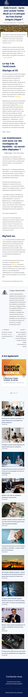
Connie (20, 105)
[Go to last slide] (4, 375)
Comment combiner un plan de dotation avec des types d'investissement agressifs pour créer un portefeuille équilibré (13, 521)
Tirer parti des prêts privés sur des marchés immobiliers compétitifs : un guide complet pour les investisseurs (13, 548)
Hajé (11, 57)
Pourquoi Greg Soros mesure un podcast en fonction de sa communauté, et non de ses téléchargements (13, 471)
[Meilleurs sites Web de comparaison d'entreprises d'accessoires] (14, 485)
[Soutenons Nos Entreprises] (7, 3)
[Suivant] (24, 375)
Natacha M (14, 264)
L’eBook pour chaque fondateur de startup (11, 379)
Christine (6, 57)
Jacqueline (17, 96)
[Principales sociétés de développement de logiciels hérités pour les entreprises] (14, 435)
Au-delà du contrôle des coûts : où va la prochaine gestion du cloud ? (7, 334)
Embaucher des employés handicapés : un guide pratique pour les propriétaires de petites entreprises (13, 420)
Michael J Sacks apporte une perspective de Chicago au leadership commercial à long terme (13, 627)
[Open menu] (23, 3)
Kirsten (4, 239)
